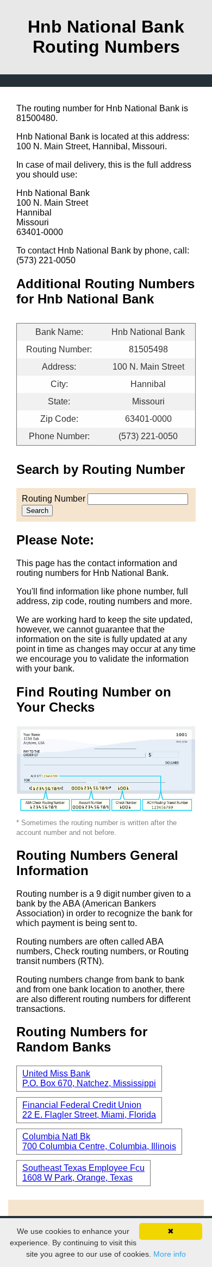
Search (37, 510)
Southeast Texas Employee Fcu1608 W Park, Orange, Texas (83, 1172)
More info (169, 1254)
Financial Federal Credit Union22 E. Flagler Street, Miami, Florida (89, 1109)
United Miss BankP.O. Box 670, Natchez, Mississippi (89, 1078)
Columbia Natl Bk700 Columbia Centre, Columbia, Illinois (99, 1141)
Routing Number (53, 498)
